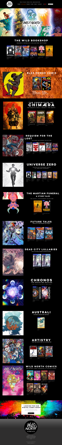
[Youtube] (45, 4)
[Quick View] (19, 51)
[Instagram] (43, 4)
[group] (31, 53)
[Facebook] (46, 4)
